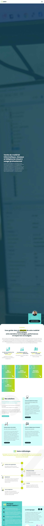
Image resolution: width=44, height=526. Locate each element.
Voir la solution (27, 417)
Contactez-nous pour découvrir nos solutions (35, 321)
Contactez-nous (5, 416)
